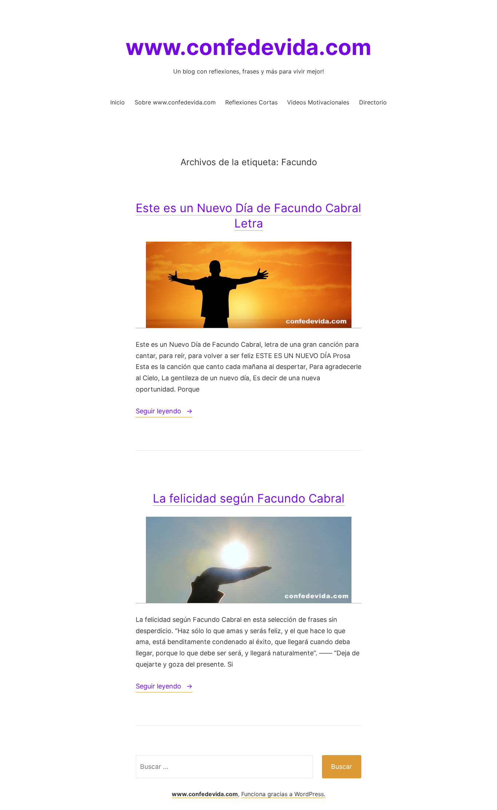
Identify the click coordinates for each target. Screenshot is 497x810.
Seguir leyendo (164, 412)
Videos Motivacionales (318, 102)
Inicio (117, 102)
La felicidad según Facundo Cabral (249, 498)
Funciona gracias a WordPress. (283, 794)
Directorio (373, 102)
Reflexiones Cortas (251, 102)
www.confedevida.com (248, 47)
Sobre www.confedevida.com (175, 102)
